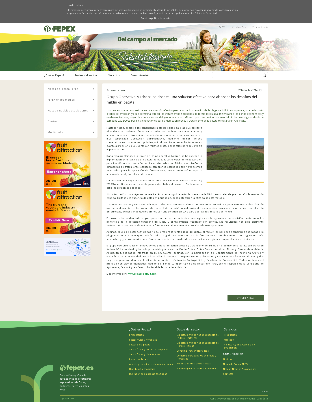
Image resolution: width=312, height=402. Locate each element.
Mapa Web (241, 27)
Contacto (54, 121)
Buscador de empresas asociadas (148, 373)
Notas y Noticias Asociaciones (240, 369)
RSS (223, 27)
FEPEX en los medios (61, 99)
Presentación (136, 334)
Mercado (229, 339)
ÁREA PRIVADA (52, 25)
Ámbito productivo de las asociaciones (151, 364)
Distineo (264, 391)
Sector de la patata (139, 344)
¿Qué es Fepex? (54, 75)
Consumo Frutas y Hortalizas (193, 350)
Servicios (114, 75)
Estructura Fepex (138, 359)
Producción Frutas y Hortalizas (194, 363)
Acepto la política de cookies (156, 18)
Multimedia (55, 132)
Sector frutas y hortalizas (143, 339)
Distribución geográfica (142, 369)
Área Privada (262, 27)
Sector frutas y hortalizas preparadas (150, 349)
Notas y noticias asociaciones (68, 110)
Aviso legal (226, 398)
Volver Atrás (245, 298)
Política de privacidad (244, 398)
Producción (230, 334)
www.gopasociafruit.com (142, 273)
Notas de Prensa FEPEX (63, 89)
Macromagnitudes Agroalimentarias (196, 368)
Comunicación (140, 75)
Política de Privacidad (206, 13)
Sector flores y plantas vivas (144, 354)
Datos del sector (86, 75)
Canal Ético (262, 398)
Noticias (227, 359)
